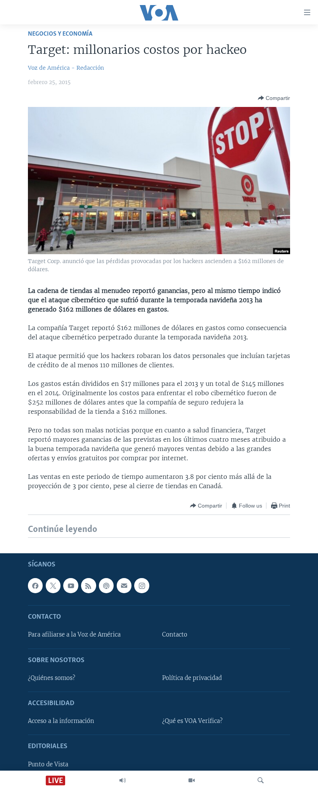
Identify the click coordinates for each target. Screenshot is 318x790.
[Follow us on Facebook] (35, 585)
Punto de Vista (48, 764)
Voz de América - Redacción (66, 67)
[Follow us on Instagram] (141, 585)
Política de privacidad (192, 678)
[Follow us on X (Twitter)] (53, 585)
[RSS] (88, 585)
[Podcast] (106, 585)
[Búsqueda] (260, 780)
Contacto (174, 634)
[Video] (191, 780)
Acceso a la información (61, 721)
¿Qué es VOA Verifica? (192, 721)
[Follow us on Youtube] (70, 585)
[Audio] (122, 780)
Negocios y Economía (60, 34)
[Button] (274, 98)
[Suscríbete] (124, 585)
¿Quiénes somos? (51, 678)
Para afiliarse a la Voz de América (74, 634)
